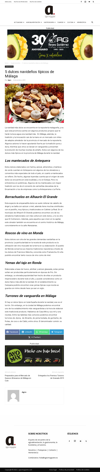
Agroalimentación (33, 22)
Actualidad (18, 22)
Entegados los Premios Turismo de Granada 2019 (51, 376)
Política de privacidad (20, 1)
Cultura (70, 22)
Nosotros (32, 450)
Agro (9, 80)
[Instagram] (85, 1)
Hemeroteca (81, 22)
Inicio (7, 63)
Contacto (52, 450)
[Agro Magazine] (50, 11)
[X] (93, 1)
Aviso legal (8, 1)
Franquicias (42, 450)
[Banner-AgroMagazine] (50, 45)
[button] (92, 22)
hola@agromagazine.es (48, 458)
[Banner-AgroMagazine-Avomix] (34, 355)
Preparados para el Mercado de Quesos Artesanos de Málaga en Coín (18, 378)
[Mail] (89, 1)
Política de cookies (35, 1)
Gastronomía (49, 22)
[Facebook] (81, 1)
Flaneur (60, 22)
